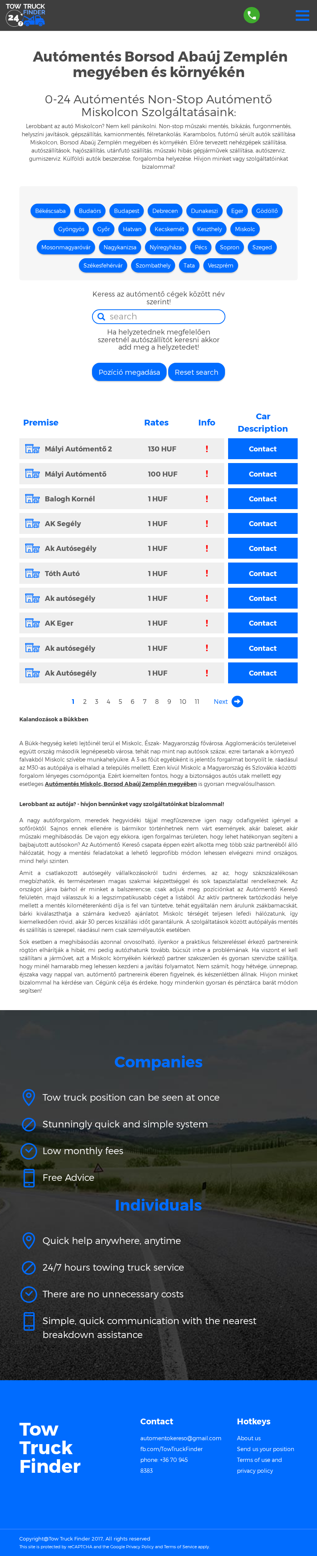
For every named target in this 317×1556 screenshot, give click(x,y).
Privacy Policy (140, 1546)
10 (183, 701)
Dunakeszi (204, 211)
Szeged (262, 247)
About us (249, 1438)
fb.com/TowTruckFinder (171, 1449)
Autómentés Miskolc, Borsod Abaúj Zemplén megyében (121, 784)
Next (221, 701)
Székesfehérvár (103, 265)
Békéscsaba (50, 211)
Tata (189, 265)
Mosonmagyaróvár (65, 247)
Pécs (201, 247)
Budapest (126, 211)
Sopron (229, 247)
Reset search (196, 372)
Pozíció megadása (129, 372)
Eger (237, 211)
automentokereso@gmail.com (181, 1438)
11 (197, 701)
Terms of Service (180, 1546)
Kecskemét (169, 229)
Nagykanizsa (120, 247)
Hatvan (132, 229)
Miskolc (245, 229)
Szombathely (153, 265)
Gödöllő (267, 211)
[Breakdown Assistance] (25, 15)
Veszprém (220, 265)
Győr (103, 229)
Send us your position (265, 1449)
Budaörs (90, 211)
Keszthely (209, 229)
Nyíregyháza (166, 247)
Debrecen (165, 211)
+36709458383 (252, 11)
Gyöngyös (71, 229)
